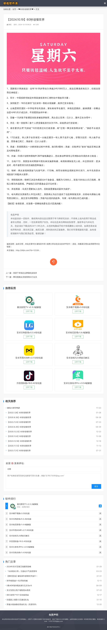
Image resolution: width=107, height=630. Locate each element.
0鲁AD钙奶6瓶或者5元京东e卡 (19, 585)
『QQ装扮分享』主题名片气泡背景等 (22, 571)
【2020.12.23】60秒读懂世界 (19, 431)
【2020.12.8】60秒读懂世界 (19, 436)
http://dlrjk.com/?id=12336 (27, 250)
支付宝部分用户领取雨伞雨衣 (18, 590)
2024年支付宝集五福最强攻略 (19, 566)
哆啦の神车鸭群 (13, 408)
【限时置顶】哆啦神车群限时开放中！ (22, 576)
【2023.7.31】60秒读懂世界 (19, 450)
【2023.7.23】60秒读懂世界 (19, 422)
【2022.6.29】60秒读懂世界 (19, 427)
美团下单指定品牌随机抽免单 (25, 273)
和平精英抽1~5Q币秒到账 (17, 581)
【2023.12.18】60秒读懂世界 (19, 441)
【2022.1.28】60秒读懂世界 (19, 412)
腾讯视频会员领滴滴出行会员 (25, 277)
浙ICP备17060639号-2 (53, 627)
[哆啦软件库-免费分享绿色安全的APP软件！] (11, 3)
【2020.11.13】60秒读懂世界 (19, 446)
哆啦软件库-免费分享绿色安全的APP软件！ (54, 244)
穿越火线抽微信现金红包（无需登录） (22, 604)
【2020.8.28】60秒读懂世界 (19, 417)
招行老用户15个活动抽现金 (18, 595)
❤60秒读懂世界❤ (25, 9)
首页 (14, 9)
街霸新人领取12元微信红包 (18, 600)
